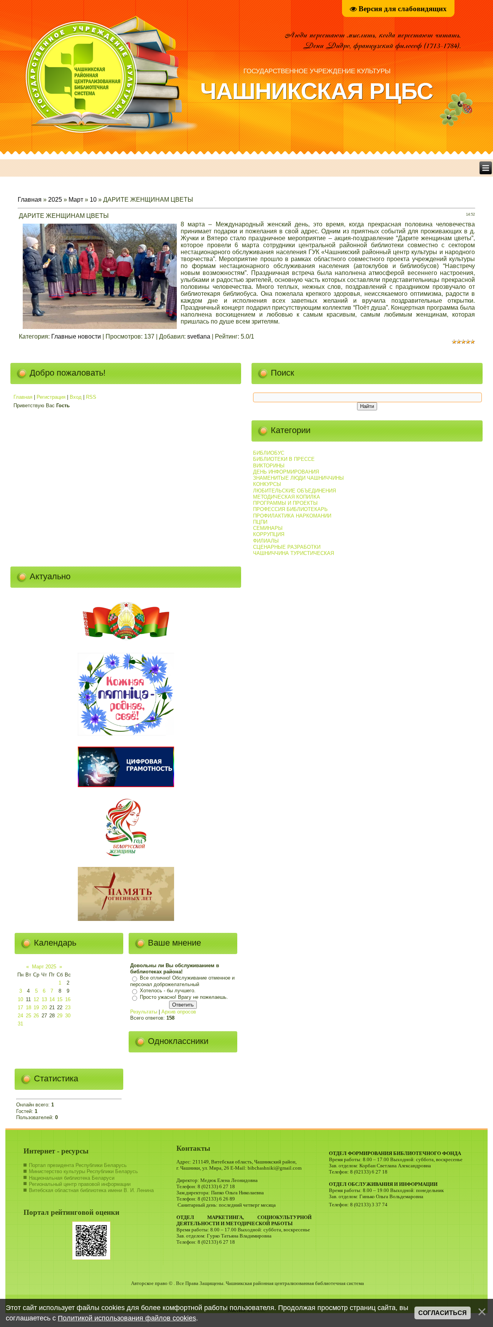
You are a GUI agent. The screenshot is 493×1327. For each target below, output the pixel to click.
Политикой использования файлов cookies (127, 1318)
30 (67, 1015)
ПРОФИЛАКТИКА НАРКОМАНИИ (292, 516)
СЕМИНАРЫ (268, 528)
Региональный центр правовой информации (80, 1184)
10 (93, 199)
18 (28, 1007)
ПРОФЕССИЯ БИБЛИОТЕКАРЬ (290, 509)
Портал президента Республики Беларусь (78, 1165)
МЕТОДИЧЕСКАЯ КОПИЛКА (286, 497)
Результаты (143, 1012)
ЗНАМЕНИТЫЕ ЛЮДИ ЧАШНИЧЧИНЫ (298, 478)
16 (67, 999)
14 (52, 999)
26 (36, 1015)
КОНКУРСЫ (267, 484)
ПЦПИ (260, 522)
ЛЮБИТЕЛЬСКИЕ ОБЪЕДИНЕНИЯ (294, 491)
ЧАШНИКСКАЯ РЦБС (316, 91)
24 (20, 1015)
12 (36, 999)
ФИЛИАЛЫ (266, 541)
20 (44, 1007)
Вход (76, 397)
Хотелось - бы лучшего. (168, 991)
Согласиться (442, 1313)
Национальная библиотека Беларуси (71, 1178)
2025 (55, 199)
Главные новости (76, 336)
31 (20, 1024)
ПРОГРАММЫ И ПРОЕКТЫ (285, 503)
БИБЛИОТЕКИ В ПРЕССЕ (284, 459)
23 (67, 1007)
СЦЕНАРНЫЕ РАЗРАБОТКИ (286, 547)
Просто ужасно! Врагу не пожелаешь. (184, 997)
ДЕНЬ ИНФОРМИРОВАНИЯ (286, 472)
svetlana (198, 336)
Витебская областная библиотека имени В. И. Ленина (91, 1190)
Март (76, 199)
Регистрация (51, 397)
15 (59, 999)
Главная (30, 199)
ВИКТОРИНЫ (269, 466)
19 (36, 1007)
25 (28, 1015)
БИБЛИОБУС (268, 453)
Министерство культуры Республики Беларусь (83, 1171)
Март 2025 (44, 967)
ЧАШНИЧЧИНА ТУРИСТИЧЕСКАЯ (293, 553)
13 (44, 999)
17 (20, 1007)
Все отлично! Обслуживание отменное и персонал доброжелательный (182, 981)
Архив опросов (178, 1012)
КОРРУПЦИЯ (268, 534)
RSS (91, 397)
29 (59, 1015)
